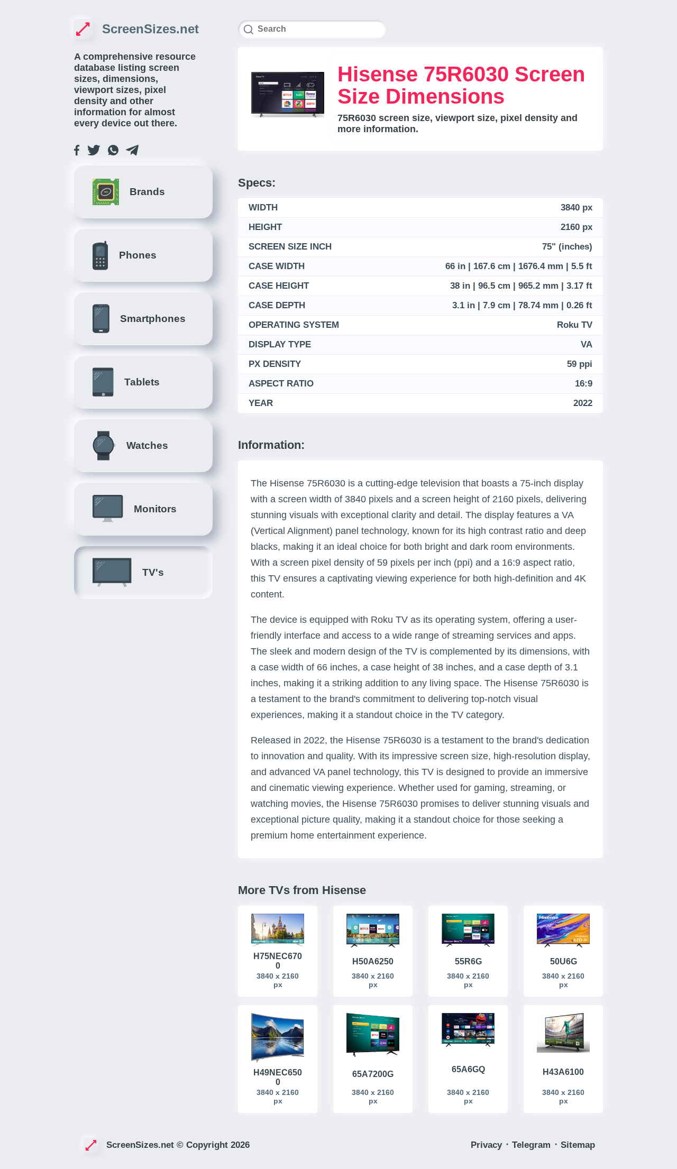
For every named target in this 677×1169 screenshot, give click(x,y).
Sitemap (578, 1145)
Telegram (532, 1145)
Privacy (488, 1145)
